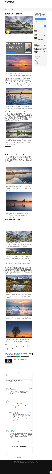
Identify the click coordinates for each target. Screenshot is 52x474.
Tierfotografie (20, 462)
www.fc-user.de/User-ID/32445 (14, 349)
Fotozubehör (36, 61)
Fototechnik (36, 57)
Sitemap (27, 461)
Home (14, 461)
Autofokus (23, 462)
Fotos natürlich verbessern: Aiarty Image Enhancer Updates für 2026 (41, 35)
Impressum (20, 461)
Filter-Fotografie (31, 462)
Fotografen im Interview (37, 63)
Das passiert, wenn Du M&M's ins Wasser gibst (20, 359)
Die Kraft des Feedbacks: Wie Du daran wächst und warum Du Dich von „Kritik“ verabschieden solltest (41, 46)
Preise (19, 6)
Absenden (19, 457)
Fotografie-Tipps (15, 6)
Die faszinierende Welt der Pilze (41, 51)
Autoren (11, 6)
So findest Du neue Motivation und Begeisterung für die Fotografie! (41, 49)
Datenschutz (23, 461)
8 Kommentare (17, 14)
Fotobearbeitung (36, 58)
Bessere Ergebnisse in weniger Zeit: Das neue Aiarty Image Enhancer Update (41, 32)
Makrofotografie (27, 462)
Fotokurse (6, 6)
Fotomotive (7, 14)
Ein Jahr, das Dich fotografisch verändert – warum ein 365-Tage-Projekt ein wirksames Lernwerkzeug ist (41, 39)
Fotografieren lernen (30, 461)
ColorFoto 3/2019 (15, 40)
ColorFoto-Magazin (18, 354)
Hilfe (22, 6)
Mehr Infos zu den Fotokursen (11, 52)
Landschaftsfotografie (11, 14)
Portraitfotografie (16, 462)
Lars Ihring (16, 412)
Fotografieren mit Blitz (35, 462)
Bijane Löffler (12, 430)
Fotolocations (36, 62)
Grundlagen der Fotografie (37, 56)
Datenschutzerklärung (37, 21)
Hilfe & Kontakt (17, 461)
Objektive (35, 60)
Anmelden (31, 6)
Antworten (30, 380)
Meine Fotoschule (27, 6)
